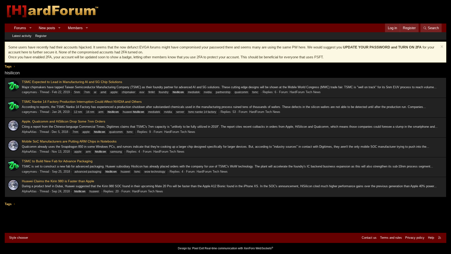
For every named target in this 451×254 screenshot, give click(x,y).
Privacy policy (414, 237)
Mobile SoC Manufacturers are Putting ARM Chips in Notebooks (69, 141)
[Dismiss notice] (441, 47)
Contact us (369, 237)
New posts (47, 28)
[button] (30, 28)
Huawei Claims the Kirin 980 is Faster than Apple (58, 181)
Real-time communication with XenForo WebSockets (239, 248)
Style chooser (18, 237)
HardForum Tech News (305, 92)
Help (431, 237)
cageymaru (29, 92)
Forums (20, 28)
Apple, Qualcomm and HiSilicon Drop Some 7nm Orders (63, 121)
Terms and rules (391, 237)
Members (75, 28)
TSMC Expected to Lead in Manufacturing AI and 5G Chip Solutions (72, 82)
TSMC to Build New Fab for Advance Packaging (57, 161)
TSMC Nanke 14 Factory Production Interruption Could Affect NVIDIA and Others (82, 101)
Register (41, 36)
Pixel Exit (198, 248)
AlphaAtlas (29, 132)
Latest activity (21, 36)
